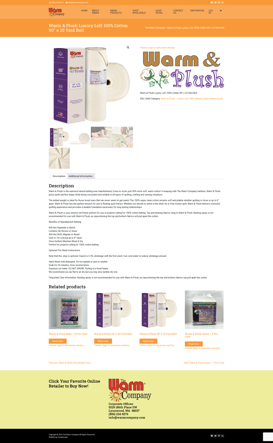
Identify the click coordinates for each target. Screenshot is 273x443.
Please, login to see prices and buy (157, 47)
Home (84, 10)
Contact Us (178, 11)
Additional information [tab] (81, 176)
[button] (128, 47)
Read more (57, 341)
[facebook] (212, 2)
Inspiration (197, 10)
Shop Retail (159, 11)
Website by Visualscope (58, 437)
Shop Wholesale (139, 11)
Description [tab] (59, 176)
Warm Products (116, 11)
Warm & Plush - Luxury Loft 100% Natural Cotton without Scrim (192, 98)
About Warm (95, 11)
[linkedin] (222, 2)
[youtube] (215, 2)
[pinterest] (219, 2)
